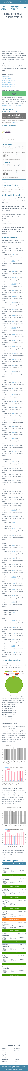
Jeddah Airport (15, 8)
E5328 (13, 528)
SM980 (14, 451)
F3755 (13, 254)
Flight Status (5, 76)
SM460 (14, 382)
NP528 (14, 516)
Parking (16, 1059)
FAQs (15, 1061)
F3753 (13, 248)
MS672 (14, 309)
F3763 (13, 261)
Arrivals (4, 1051)
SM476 (14, 388)
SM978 (14, 445)
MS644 (14, 271)
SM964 (14, 420)
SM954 (14, 407)
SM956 (14, 413)
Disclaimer (18, 1066)
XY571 (13, 639)
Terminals (17, 1048)
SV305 (13, 558)
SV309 (13, 570)
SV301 (13, 545)
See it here (15, 122)
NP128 (13, 491)
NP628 (14, 522)
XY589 (13, 652)
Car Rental (17, 1051)
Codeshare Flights (7, 78)
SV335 (13, 583)
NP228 (14, 497)
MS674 (13, 315)
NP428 (14, 510)
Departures (5, 1053)
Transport (5, 1059)
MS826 (14, 353)
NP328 (14, 503)
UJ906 (13, 612)
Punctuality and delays (8, 84)
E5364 (13, 535)
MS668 (14, 296)
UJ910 (13, 614)
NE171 (13, 462)
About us (14, 1067)
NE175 (13, 474)
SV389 (13, 602)
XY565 (13, 621)
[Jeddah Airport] (3, 7)
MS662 (14, 277)
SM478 (14, 395)
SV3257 (14, 577)
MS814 (13, 340)
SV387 (13, 595)
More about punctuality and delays (12, 105)
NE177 (13, 480)
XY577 (13, 646)
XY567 (13, 627)
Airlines (4, 1057)
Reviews (4, 1061)
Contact (23, 1066)
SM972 (14, 439)
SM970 (14, 432)
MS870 (14, 365)
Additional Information (8, 80)
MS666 (14, 290)
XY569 (13, 633)
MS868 (14, 359)
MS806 (14, 321)
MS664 (14, 284)
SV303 (13, 552)
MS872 (14, 372)
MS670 (14, 303)
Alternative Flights (7, 82)
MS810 (13, 334)
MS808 (14, 328)
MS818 (13, 347)
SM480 (14, 401)
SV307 (13, 564)
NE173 (13, 468)
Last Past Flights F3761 (8, 86)
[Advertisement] (14, 35)
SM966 (14, 426)
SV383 (13, 589)
